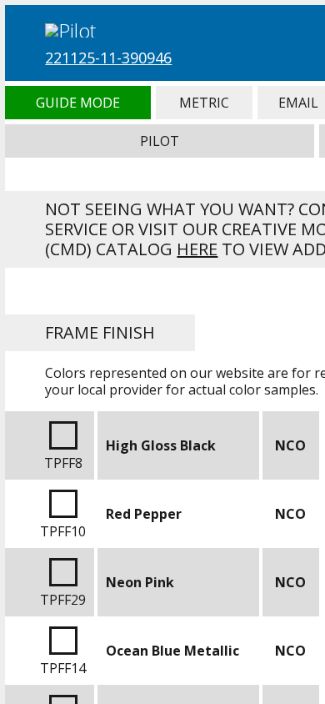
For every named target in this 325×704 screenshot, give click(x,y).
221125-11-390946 (108, 58)
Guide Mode (77, 102)
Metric (204, 102)
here (197, 249)
